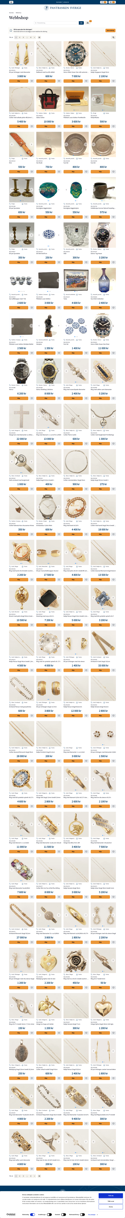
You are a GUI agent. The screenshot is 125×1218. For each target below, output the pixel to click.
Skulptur (39, 344)
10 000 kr (49, 122)
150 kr (21, 1028)
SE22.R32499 (67, 388)
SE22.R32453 (39, 1067)
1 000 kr (21, 484)
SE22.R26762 (94, 116)
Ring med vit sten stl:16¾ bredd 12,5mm (49, 1160)
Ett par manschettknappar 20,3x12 (47, 571)
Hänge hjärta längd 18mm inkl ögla (102, 1024)
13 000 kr (49, 439)
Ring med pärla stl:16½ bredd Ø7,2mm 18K (77, 571)
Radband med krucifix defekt (45, 72)
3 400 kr (76, 847)
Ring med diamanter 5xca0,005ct (19, 888)
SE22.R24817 (12, 252)
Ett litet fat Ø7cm (41, 253)
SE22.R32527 (39, 569)
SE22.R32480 (94, 841)
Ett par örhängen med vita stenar (74, 661)
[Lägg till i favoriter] (31, 81)
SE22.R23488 (12, 388)
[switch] (49, 1214)
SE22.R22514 (12, 297)
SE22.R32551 (12, 70)
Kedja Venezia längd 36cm (72, 888)
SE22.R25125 (12, 161)
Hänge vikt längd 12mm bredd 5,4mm (48, 797)
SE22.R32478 (12, 886)
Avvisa (111, 1207)
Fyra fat (66, 163)
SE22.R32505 (39, 705)
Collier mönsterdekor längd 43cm (74, 480)
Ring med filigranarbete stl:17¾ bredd (103, 1115)
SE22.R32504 (67, 705)
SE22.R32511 (39, 660)
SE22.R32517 (39, 614)
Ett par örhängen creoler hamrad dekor (103, 1069)
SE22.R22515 (39, 252)
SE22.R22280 (39, 297)
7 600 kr (21, 892)
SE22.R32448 (94, 1067)
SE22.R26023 (39, 116)
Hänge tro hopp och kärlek (44, 1024)
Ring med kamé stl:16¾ (71, 525)
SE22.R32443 (12, 1158)
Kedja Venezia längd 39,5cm (100, 707)
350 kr (21, 258)
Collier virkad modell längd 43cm (46, 1069)
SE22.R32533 (67, 524)
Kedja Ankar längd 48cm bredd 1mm (102, 888)
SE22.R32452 (67, 1067)
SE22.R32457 (67, 1022)
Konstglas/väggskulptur (44, 208)
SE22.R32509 (94, 660)
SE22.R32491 (94, 750)
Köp (18, 81)
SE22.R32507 (67, 433)
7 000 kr (76, 76)
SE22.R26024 (67, 116)
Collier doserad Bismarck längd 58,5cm (103, 571)
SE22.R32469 (67, 931)
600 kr (48, 76)
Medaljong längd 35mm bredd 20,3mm (21, 1069)
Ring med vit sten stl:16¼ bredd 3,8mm (76, 1160)
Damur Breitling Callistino (44, 389)
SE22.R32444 (94, 1113)
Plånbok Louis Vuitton (43, 299)
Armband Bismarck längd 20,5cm (19, 933)
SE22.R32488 (39, 795)
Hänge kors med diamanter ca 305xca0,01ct (23, 435)
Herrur (11, 389)
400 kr (48, 484)
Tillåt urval (111, 1201)
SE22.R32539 (12, 524)
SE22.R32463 (94, 977)
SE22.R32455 (12, 1067)
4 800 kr (76, 575)
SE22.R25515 (39, 161)
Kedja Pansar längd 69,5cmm (73, 707)
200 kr (48, 756)
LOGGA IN (66, 2)
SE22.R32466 (12, 977)
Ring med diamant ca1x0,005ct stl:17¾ (76, 933)
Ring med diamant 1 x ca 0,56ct (19, 843)
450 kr (76, 983)
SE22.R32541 (67, 478)
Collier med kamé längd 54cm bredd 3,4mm (105, 525)
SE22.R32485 (12, 841)
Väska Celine (40, 117)
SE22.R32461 (39, 1022)
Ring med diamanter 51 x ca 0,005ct (47, 933)
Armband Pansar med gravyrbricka (20, 707)
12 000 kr (76, 711)
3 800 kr (21, 76)
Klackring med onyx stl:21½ (45, 616)
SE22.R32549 (94, 70)
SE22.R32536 (39, 524)
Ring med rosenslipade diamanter (74, 389)
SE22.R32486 (94, 795)
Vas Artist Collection (97, 299)
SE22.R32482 (67, 841)
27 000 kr (22, 937)
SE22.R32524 (67, 569)
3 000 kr (49, 303)
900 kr (76, 484)
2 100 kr (103, 76)
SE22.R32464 (39, 977)
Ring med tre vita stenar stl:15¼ (101, 797)
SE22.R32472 (12, 931)
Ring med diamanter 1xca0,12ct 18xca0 (48, 843)
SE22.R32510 (67, 660)
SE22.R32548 (12, 116)
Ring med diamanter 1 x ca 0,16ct (74, 752)
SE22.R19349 (67, 161)
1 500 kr (103, 756)
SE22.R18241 (67, 252)
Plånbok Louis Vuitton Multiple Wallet (21, 344)
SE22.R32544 (94, 433)
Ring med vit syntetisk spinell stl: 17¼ (48, 661)
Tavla (65, 299)
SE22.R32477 (39, 886)
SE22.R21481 (67, 206)
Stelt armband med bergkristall (19, 480)
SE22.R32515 (94, 614)
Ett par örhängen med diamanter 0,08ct (103, 752)
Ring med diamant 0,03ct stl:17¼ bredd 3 (77, 797)
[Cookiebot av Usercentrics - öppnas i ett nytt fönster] (11, 1214)
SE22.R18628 (94, 297)
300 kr (76, 258)
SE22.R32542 (39, 478)
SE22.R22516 (67, 342)
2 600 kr (21, 303)
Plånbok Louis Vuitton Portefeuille (74, 117)
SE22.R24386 (39, 388)
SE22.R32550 (39, 70)
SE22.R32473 (94, 886)
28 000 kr (22, 756)
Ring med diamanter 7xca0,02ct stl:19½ (76, 1115)
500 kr (103, 122)
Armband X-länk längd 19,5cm (100, 661)
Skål (65, 253)
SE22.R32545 (12, 433)
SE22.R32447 (12, 1113)
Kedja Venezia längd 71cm (72, 1024)
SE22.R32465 (67, 977)
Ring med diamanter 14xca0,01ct (101, 843)
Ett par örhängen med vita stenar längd (103, 933)
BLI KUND (59, 2)
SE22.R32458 (94, 1022)
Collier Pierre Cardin (70, 435)
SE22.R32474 (67, 886)
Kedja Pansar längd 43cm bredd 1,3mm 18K (77, 616)
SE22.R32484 (94, 388)
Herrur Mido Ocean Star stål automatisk (76, 72)
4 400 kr (76, 530)
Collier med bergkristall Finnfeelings (102, 435)
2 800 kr (103, 711)
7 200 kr (49, 620)
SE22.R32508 (12, 705)
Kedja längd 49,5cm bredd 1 (100, 480)
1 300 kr (103, 439)
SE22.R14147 (94, 252)
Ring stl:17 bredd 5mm (98, 979)
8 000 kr (49, 394)
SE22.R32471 (39, 931)
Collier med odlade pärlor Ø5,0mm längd (22, 117)
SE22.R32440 (67, 1158)
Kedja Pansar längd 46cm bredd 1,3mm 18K (23, 661)
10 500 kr (22, 620)
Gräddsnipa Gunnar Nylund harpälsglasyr (104, 208)
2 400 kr (103, 303)
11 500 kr (49, 847)
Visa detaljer (91, 1214)
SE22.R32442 (39, 1158)
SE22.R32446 (39, 1113)
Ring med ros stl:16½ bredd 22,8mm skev (77, 979)
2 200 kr (21, 575)
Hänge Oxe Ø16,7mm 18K (72, 843)
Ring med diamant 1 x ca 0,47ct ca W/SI (48, 435)
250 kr (48, 258)
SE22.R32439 (94, 1158)
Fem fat (66, 344)
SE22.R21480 (39, 206)
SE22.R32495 (39, 750)
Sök (81, 23)
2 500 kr (21, 348)
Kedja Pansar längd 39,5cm (72, 1069)
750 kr (48, 167)
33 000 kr (103, 665)
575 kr (103, 212)
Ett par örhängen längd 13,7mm (46, 707)
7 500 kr (103, 847)
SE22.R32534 (39, 433)
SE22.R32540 (94, 478)
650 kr (21, 212)
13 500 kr (103, 575)
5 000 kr (76, 620)
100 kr (76, 1164)
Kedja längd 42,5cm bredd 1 (45, 480)
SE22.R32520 (94, 569)
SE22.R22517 (67, 297)
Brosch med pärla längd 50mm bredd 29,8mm (24, 616)
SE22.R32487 (67, 795)
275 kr (103, 484)
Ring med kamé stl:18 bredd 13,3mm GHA (22, 571)
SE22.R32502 (94, 705)
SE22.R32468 (94, 931)
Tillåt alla (110, 1195)
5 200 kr (103, 394)
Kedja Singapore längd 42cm (100, 72)
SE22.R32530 (12, 569)
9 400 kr (76, 1119)
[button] (113, 37)
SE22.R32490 (12, 795)
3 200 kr (103, 258)
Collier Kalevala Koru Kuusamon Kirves (21, 525)
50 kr (103, 983)
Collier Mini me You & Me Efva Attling (48, 888)
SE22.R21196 (39, 342)
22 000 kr (22, 439)
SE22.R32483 (39, 841)
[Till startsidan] (11, 2)
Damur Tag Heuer (96, 253)
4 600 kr (76, 303)
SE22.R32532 (94, 524)
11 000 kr (103, 348)
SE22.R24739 (94, 206)
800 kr (76, 167)
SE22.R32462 (12, 1022)
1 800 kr (76, 937)
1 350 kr (49, 348)
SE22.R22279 (12, 342)
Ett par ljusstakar (14, 208)
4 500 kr (21, 665)
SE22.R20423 (94, 342)
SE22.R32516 (67, 614)
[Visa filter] (87, 23)
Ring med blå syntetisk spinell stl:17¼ (21, 797)
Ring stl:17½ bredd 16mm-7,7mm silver (21, 1024)
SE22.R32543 (12, 478)
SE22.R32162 (67, 70)
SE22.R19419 (67, 750)
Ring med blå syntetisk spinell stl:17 (102, 616)
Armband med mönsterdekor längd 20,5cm (104, 1160)
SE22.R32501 (12, 750)
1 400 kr (76, 348)
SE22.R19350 (94, 161)
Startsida (11, 13)
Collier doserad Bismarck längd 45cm (21, 752)
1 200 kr (21, 983)
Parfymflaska (95, 117)
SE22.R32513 (12, 660)
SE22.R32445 (67, 1113)
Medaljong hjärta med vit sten (45, 979)
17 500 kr (49, 575)
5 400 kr (21, 122)
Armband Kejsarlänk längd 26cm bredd (48, 1115)
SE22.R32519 (12, 614)
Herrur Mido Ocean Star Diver (100, 344)
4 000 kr (49, 665)
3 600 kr (76, 122)
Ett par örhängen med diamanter (19, 72)
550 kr (21, 167)
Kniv (10, 163)
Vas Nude (39, 163)
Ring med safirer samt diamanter (101, 389)
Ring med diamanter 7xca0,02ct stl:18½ (21, 1115)
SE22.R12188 (12, 206)
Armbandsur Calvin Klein (44, 525)
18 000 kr (103, 530)
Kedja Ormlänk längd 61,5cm (45, 752)
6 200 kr (21, 394)
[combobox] (57, 23)
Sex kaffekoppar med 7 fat (17, 299)
